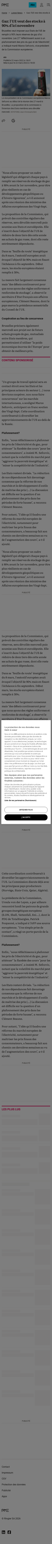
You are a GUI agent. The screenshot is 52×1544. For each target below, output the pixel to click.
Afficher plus (26, 810)
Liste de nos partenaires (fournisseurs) (20, 800)
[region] (26, 772)
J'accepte (26, 817)
